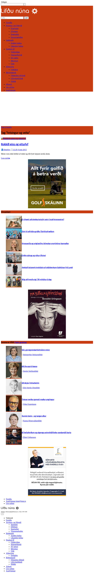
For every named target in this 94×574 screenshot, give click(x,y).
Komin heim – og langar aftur (34, 416)
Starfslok (14, 28)
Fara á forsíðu (6, 127)
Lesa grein (5, 158)
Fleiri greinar (20, 342)
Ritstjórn (5, 150)
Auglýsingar (11, 90)
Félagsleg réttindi (18, 75)
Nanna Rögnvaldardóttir (32, 421)
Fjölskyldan (15, 51)
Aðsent (9, 84)
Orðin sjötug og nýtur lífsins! (34, 255)
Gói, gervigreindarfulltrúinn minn (36, 350)
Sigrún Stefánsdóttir (30, 371)
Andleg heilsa (16, 43)
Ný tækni (14, 57)
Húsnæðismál (16, 54)
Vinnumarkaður (17, 37)
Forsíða (9, 22)
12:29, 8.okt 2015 (19, 150)
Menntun (14, 60)
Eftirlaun (14, 31)
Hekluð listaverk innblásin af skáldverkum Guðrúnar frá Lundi (47, 267)
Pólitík (13, 81)
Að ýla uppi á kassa (29, 366)
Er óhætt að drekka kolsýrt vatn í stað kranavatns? (43, 219)
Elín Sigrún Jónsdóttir (31, 388)
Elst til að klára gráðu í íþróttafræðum (38, 231)
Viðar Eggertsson (29, 404)
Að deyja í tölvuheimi (30, 383)
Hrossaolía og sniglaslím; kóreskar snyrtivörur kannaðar (45, 243)
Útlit (12, 63)
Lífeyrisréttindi (17, 78)
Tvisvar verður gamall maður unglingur (38, 399)
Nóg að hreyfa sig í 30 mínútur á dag (37, 279)
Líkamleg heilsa (17, 46)
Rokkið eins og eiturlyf (14, 144)
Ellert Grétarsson (29, 437)
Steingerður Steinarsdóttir (32, 355)
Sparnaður (15, 34)
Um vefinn (10, 87)
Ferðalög (14, 69)
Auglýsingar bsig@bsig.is (16, 501)
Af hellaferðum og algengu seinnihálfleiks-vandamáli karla (46, 432)
